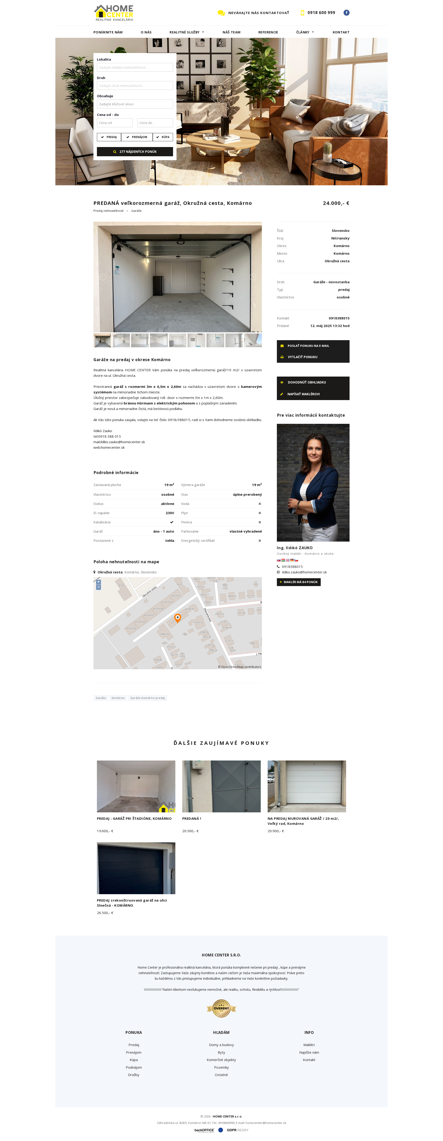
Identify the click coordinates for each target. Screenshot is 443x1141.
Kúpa (165, 137)
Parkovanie (190, 531)
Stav (184, 494)
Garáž (98, 531)
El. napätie (101, 512)
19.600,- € (105, 830)
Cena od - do (108, 114)
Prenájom (139, 137)
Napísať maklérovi (303, 394)
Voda (185, 503)
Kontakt (341, 32)
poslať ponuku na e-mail (308, 346)
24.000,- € (336, 202)
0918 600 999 (321, 12)
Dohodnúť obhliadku (306, 382)
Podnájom (134, 1067)
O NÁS (146, 32)
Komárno (118, 698)
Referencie (268, 32)
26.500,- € (105, 912)
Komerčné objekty (221, 1059)
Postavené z (103, 540)
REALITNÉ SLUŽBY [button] (185, 32)
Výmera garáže (193, 484)
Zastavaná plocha (107, 484)
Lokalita (104, 59)
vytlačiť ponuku (302, 357)
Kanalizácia (102, 522)
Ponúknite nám (108, 32)
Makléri (309, 1044)
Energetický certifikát (198, 540)
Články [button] (303, 32)
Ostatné (221, 1074)
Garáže (136, 211)
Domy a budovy (221, 1044)
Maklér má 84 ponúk (300, 582)
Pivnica (186, 522)
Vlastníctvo (102, 494)
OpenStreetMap (232, 667)
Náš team (231, 32)
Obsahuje (105, 96)
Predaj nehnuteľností (108, 211)
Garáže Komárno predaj (147, 698)
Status (98, 503)
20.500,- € (190, 830)
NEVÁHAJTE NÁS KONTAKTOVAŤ (258, 12)
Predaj (112, 137)
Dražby (133, 1074)
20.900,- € (276, 830)
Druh (101, 77)
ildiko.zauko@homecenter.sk (304, 572)
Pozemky (221, 1067)
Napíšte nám (309, 1052)
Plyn (184, 512)
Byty (221, 1052)
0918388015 (292, 566)
